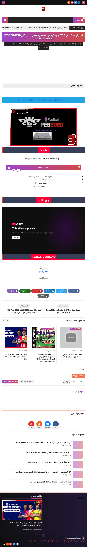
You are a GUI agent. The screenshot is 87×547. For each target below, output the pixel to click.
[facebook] (78, 2)
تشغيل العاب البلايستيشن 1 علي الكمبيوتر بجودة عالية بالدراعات (72, 355)
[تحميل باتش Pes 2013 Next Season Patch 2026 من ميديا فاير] (78, 464)
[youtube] (72, 2)
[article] (24, 309)
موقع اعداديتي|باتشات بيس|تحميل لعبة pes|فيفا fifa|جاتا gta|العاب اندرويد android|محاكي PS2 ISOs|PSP (53, 541)
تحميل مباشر (43, 271)
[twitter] (75, 2)
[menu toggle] (83, 2)
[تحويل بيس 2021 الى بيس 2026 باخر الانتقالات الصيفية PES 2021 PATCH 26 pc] (78, 445)
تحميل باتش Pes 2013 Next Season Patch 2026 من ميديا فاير (50, 462)
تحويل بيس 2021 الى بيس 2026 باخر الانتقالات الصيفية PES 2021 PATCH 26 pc (61, 27)
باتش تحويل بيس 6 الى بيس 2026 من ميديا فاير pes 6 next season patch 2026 (44, 472)
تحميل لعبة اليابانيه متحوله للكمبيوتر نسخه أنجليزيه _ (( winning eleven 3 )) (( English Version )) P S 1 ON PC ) (46, 358)
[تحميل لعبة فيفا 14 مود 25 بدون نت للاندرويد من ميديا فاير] (78, 484)
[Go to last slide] (7, 320)
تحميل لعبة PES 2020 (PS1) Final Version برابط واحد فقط (43, 100)
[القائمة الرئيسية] (5, 20)
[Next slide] (3, 320)
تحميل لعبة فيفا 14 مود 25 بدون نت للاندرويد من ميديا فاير (51, 481)
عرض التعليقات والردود (10, 381)
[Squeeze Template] (83, 538)
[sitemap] (3, 544)
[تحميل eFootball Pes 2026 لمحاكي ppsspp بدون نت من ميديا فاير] (78, 455)
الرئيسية (77, 20)
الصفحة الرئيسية (52, 44)
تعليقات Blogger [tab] (78, 375)
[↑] (43, 535)
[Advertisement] (43, 66)
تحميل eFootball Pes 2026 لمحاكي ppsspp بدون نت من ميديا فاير (49, 452)
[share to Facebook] (19, 170)
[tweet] (14, 170)
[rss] (68, 2)
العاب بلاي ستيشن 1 (38, 44)
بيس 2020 (28, 44)
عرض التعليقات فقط (26, 381)
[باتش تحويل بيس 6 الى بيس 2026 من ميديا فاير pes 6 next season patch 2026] (78, 474)
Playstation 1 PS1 (17, 44)
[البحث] (3, 2)
